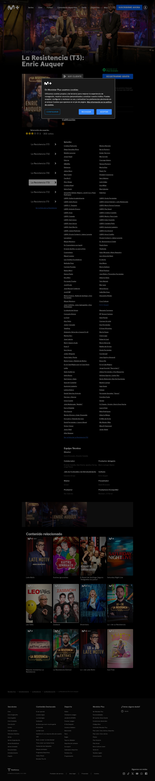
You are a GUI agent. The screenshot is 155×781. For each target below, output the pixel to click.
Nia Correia (103, 157)
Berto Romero (104, 149)
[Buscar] (114, 7)
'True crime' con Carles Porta (45, 743)
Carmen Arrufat (105, 321)
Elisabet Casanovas (106, 175)
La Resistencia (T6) (40, 154)
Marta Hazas (103, 332)
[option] (33, 514)
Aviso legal (72, 773)
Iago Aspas (103, 386)
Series (31, 7)
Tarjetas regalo (97, 753)
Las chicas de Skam (106, 256)
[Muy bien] (38, 133)
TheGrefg (102, 249)
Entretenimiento (13, 753)
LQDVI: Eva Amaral (106, 231)
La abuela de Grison (71, 310)
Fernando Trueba (70, 281)
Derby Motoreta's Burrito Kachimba (112, 379)
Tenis (84, 7)
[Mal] (29, 133)
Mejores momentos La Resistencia (35, 671)
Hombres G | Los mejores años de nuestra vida (49, 735)
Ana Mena (103, 263)
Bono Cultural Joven (99, 746)
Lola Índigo (103, 182)
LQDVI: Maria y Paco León (108, 216)
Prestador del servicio (56, 773)
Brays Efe (102, 361)
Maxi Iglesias (103, 189)
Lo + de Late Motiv (87, 670)
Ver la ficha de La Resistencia (46, 208)
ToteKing (67, 328)
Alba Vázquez (68, 433)
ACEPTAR (104, 112)
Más (106, 7)
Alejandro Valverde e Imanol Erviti (76, 332)
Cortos (10, 727)
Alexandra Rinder (105, 296)
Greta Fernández (105, 350)
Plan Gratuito (97, 740)
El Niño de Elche (105, 419)
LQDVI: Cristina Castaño (107, 213)
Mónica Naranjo (105, 146)
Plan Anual (96, 743)
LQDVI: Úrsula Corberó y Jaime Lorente (78, 234)
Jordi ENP (67, 292)
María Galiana (104, 267)
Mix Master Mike (105, 422)
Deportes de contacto (71, 743)
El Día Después (69, 724)
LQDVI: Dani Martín (70, 227)
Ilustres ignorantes (60, 577)
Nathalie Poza (69, 263)
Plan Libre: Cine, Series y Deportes (103, 730)
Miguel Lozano (69, 256)
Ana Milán (102, 185)
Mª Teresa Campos (106, 314)
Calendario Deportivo (71, 750)
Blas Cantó (68, 175)
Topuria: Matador (69, 740)
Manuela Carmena (106, 310)
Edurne (66, 160)
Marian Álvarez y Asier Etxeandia (75, 415)
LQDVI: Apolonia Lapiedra (108, 227)
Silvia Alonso (103, 288)
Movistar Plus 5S (41, 759)
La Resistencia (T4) (40, 173)
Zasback (56, 625)
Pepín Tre (102, 171)
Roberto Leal (104, 339)
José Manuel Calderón (72, 288)
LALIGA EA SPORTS (70, 718)
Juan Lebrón (68, 339)
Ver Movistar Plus (98, 711)
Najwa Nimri (68, 270)
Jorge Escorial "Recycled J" (109, 368)
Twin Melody (103, 281)
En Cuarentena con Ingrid (73, 245)
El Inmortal (39, 727)
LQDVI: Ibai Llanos (70, 220)
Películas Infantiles (13, 734)
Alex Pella (67, 321)
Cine (40, 7)
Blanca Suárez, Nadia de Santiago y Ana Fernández (78, 297)
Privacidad (85, 773)
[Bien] (35, 133)
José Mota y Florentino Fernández (111, 274)
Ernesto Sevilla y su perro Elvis (74, 249)
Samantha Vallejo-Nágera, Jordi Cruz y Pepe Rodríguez (80, 194)
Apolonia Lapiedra (70, 386)
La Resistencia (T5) (40, 163)
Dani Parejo (103, 318)
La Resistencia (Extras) (62, 670)
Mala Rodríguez (105, 411)
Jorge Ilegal (68, 157)
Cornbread (103, 354)
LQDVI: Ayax (68, 213)
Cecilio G (67, 178)
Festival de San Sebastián (44, 746)
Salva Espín (68, 189)
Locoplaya (67, 238)
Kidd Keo (102, 193)
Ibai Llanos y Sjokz (70, 379)
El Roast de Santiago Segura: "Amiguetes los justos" (91, 578)
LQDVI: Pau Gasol (105, 209)
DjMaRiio (67, 164)
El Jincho (102, 260)
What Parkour (104, 270)
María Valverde (104, 343)
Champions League (70, 715)
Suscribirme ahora (129, 7)
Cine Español (12, 718)
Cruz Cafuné (103, 301)
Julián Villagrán (69, 354)
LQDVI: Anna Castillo (106, 234)
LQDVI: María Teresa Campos (109, 205)
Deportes (95, 7)
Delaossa (67, 167)
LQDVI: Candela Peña (107, 223)
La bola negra (40, 715)
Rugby (66, 737)
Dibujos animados (41, 749)
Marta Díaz (103, 167)
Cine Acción (11, 724)
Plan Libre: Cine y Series (100, 734)
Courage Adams (105, 160)
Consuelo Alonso (70, 314)
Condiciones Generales (100, 721)
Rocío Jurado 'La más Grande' (45, 740)
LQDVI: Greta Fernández (108, 198)
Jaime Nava (68, 171)
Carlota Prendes (70, 267)
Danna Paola (68, 274)
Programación (68, 756)
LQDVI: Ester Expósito (107, 220)
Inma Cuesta (68, 401)
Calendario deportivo (67, 7)
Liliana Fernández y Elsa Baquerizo (111, 372)
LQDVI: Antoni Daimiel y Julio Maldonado (113, 202)
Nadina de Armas (105, 346)
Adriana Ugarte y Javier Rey (109, 375)
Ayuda (126, 711)
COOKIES (96, 773)
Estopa (101, 390)
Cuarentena (68, 252)
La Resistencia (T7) (40, 144)
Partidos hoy (68, 753)
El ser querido (40, 711)
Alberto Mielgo (104, 415)
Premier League (69, 721)
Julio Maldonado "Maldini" (73, 404)
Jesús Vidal (68, 429)
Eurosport (67, 746)
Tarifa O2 (95, 750)
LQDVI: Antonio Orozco (72, 209)
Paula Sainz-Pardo (70, 357)
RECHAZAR (86, 112)
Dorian (101, 401)
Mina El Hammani (105, 426)
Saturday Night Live (115, 577)
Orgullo (10, 756)
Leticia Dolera (69, 390)
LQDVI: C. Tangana (70, 205)
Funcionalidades (98, 715)
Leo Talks (29, 625)
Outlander (39, 721)
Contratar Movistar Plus (100, 727)
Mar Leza (102, 285)
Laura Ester (103, 408)
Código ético (97, 724)
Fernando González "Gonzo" (109, 393)
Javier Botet (103, 429)
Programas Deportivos (43, 752)
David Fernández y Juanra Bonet (75, 422)
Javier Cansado (69, 325)
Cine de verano (12, 730)
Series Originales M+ (14, 740)
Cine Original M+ (13, 715)
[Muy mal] (27, 133)
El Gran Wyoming (105, 328)
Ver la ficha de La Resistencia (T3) (76, 437)
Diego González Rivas (71, 149)
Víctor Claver (69, 426)
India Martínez (104, 292)
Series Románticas (13, 743)
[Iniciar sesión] (145, 7)
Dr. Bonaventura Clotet (107, 241)
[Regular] (32, 133)
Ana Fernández (104, 325)
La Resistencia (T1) (40, 201)
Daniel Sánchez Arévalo (72, 393)
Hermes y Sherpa (70, 397)
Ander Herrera (104, 153)
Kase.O (66, 346)
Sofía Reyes (68, 375)
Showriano (84, 625)
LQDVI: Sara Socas (70, 223)
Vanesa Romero (105, 164)
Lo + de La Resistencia (116, 625)
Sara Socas (68, 350)
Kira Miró (67, 278)
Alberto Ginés (104, 278)
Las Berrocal (40, 730)
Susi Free (110, 670)
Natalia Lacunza (69, 153)
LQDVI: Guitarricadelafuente (74, 198)
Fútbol (50, 7)
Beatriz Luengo (104, 383)
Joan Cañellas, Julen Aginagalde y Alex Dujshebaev (78, 306)
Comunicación (97, 756)
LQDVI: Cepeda (69, 216)
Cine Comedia (12, 721)
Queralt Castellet (70, 383)
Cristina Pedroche (70, 146)
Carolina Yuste (104, 397)
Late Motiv (30, 577)
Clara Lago (103, 336)
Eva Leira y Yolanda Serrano (74, 419)
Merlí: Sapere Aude (71, 343)
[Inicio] (13, 7)
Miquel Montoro (69, 241)
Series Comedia (12, 746)
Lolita (66, 368)
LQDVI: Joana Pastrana (72, 231)
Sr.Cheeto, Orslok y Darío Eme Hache (112, 404)
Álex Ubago (68, 182)
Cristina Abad (69, 185)
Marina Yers (68, 336)
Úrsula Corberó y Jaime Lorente (110, 238)
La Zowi (66, 318)
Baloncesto (67, 730)
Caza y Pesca (40, 756)
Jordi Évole (68, 285)
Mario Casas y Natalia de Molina (75, 361)
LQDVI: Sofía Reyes (70, 202)
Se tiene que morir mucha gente (46, 724)
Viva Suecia (68, 411)
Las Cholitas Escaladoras (73, 260)
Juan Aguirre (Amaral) (107, 357)
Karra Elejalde (69, 408)
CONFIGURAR (52, 112)
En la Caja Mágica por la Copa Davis (76, 364)
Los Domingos (40, 718)
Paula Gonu (103, 245)
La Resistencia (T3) (40, 182)
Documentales (12, 750)
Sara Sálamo (103, 178)
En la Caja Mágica (105, 364)
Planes (95, 737)
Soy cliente (75, 76)
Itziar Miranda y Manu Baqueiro (110, 252)
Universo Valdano (69, 727)
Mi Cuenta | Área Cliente (100, 718)
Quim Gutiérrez (69, 372)
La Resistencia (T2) (40, 192)
